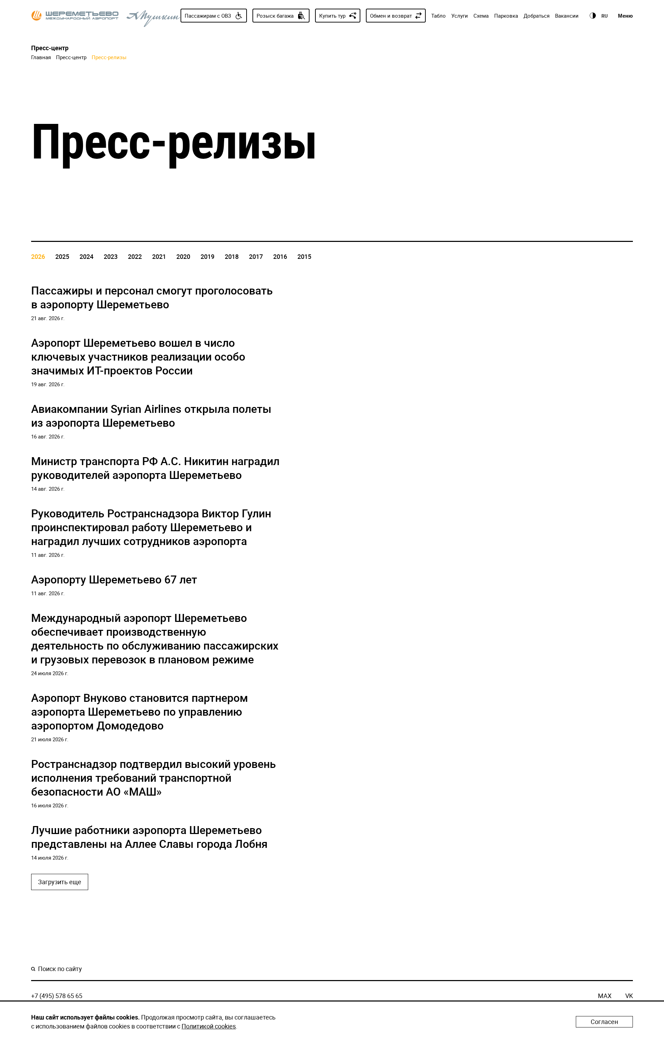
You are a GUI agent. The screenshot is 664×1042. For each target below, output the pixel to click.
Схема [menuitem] (481, 15)
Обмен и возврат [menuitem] (391, 15)
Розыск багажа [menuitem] (275, 15)
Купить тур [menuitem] (332, 15)
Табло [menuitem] (438, 15)
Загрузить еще (59, 882)
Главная (41, 57)
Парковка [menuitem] (506, 15)
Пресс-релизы (109, 57)
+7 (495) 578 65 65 (56, 995)
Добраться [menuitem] (537, 15)
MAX (604, 995)
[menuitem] (592, 15)
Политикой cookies (209, 1026)
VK (629, 995)
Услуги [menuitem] (459, 15)
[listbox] (604, 15)
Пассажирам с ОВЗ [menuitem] (208, 15)
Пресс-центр (71, 57)
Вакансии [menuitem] (567, 15)
